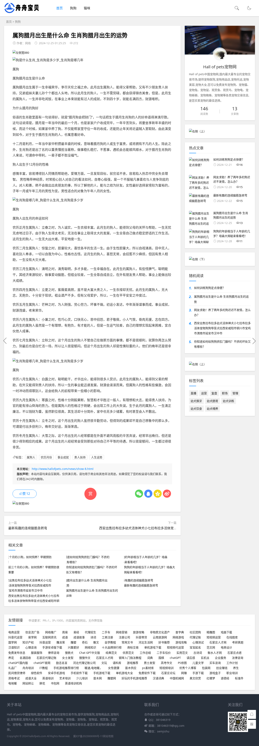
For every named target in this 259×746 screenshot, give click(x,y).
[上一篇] (5, 341)
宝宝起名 (195, 647)
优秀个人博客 (187, 668)
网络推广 (50, 632)
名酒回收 (25, 658)
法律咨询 (237, 658)
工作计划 (232, 663)
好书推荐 (164, 642)
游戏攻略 (181, 642)
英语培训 (48, 678)
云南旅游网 (160, 637)
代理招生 (90, 632)
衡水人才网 (215, 653)
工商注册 (107, 637)
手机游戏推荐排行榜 (66, 668)
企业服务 (220, 658)
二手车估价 (164, 653)
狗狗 (73, 8)
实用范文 (182, 653)
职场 (225, 393)
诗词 (93, 637)
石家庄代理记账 (46, 658)
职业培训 (232, 673)
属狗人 (31, 457)
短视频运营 (214, 637)
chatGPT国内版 (18, 663)
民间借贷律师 (16, 673)
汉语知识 (14, 647)
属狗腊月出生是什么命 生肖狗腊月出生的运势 (221, 299)
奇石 (85, 642)
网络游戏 (178, 637)
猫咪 (87, 8)
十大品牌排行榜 (112, 647)
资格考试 (14, 678)
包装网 (206, 668)
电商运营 (14, 632)
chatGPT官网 (42, 663)
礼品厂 (12, 668)
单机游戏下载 (152, 647)
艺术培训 (65, 678)
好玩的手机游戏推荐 (134, 678)
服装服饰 (36, 653)
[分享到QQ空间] (158, 494)
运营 (204, 393)
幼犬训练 (228, 401)
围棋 (161, 658)
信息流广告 (32, 632)
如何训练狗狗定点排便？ (209, 288)
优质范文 (128, 653)
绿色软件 (36, 673)
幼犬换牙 (196, 401)
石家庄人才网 (217, 642)
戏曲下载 (226, 632)
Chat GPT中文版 (89, 653)
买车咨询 (215, 663)
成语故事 (79, 637)
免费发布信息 (16, 653)
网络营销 (121, 632)
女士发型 (67, 658)
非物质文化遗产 (160, 632)
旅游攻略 (138, 632)
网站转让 (28, 683)
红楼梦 (211, 678)
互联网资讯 (49, 637)
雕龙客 (60, 642)
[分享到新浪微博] (167, 494)
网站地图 (108, 736)
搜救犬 (69, 653)
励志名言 (61, 663)
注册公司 (124, 637)
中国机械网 (177, 678)
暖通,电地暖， (93, 668)
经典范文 (111, 653)
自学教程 (110, 642)
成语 (65, 637)
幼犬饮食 (196, 409)
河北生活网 (146, 642)
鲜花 (42, 683)
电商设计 (226, 647)
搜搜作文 (84, 658)
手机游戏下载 (101, 673)
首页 (59, 8)
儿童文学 (198, 663)
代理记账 (195, 637)
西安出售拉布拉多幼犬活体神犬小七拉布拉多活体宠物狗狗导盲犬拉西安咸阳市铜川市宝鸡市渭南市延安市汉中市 (222, 328)
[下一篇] (254, 341)
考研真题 (237, 642)
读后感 (191, 658)
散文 (96, 642)
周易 (65, 632)
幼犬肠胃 (212, 401)
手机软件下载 (79, 673)
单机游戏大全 (124, 673)
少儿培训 (82, 678)
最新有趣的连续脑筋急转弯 (27, 528)
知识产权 (28, 642)
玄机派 (205, 658)
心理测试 (198, 642)
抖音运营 (45, 642)
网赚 (184, 673)
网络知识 (90, 647)
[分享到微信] (139, 494)
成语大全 (31, 678)
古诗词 (197, 653)
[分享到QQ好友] (148, 494)
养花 (11, 658)
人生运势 (96, 457)
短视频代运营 (175, 647)
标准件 (239, 678)
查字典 (179, 632)
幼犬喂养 (212, 409)
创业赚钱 (221, 668)
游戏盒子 (215, 673)
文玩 (104, 663)
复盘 (214, 393)
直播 (193, 393)
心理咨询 (31, 647)
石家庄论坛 (168, 673)
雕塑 (73, 642)
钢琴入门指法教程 (130, 658)
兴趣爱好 (73, 647)
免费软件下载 (147, 673)
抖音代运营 (15, 637)
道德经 (225, 678)
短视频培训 (166, 668)
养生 (236, 668)
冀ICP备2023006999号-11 (88, 736)
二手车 (106, 632)
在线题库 (232, 637)
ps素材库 (148, 668)
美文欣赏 (195, 678)
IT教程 (43, 668)
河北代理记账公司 (84, 663)
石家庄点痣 (234, 653)
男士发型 (149, 663)
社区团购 (195, 632)
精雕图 (211, 632)
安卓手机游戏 (56, 673)
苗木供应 (130, 668)
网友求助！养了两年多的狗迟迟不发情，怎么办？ (222, 312)
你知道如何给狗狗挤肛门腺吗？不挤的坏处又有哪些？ (222, 344)
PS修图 (182, 663)
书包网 (55, 683)
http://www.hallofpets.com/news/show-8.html (62, 469)
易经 (76, 632)
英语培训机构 (73, 683)
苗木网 (97, 678)
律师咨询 (53, 653)
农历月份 (46, 457)
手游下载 (198, 673)
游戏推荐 (132, 663)
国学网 (12, 642)
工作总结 (145, 653)
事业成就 (63, 457)
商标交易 (133, 647)
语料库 (117, 663)
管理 (235, 393)
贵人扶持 (80, 457)
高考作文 (166, 663)
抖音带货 (141, 637)
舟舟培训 (28, 668)
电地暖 (12, 683)
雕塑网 (111, 678)
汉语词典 (158, 678)
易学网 (32, 637)
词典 (150, 658)
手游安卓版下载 (52, 647)
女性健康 (113, 668)
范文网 (211, 647)
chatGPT (175, 658)
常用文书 (127, 642)
